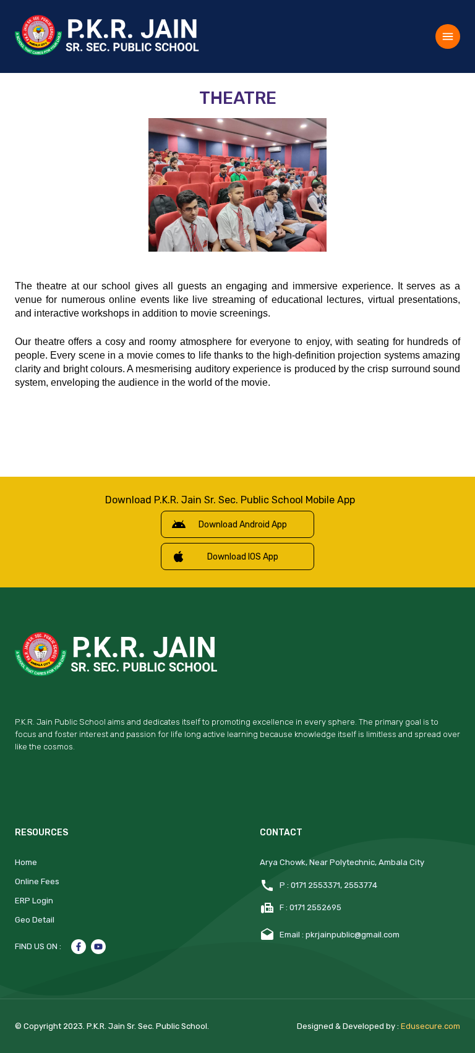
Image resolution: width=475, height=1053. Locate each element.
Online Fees (37, 881)
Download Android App (243, 524)
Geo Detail (34, 919)
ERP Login (34, 900)
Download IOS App (242, 557)
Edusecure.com (430, 1026)
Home (26, 862)
